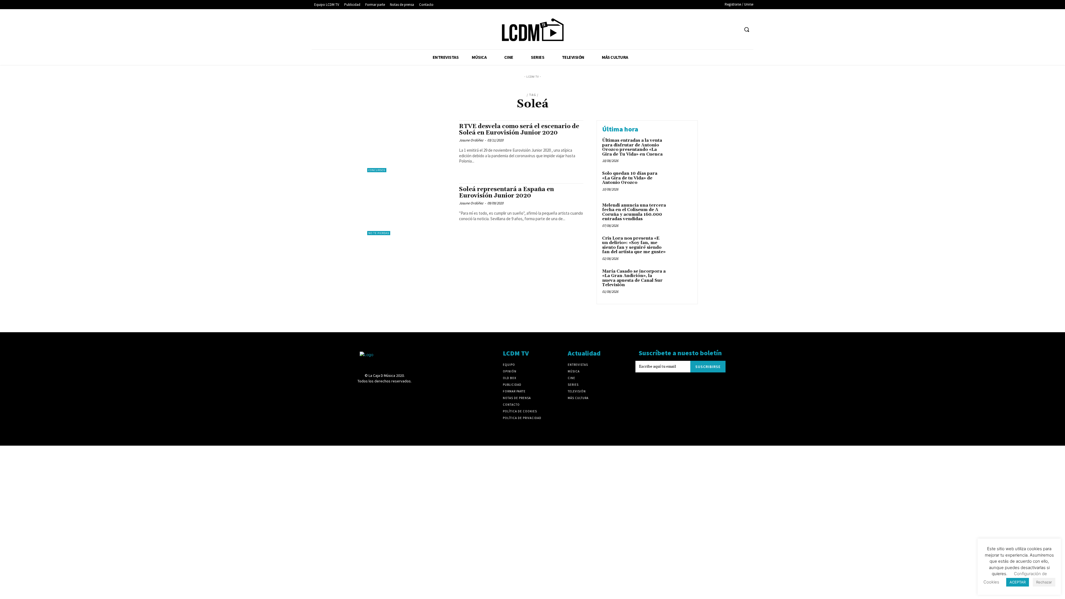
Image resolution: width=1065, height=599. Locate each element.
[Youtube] (735, 29)
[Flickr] (683, 29)
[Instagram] (693, 29)
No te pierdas (378, 233)
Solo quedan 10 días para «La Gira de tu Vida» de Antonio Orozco (629, 178)
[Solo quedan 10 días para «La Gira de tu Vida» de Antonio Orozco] (680, 182)
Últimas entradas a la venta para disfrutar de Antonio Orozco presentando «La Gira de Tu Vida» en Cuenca (632, 147)
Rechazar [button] (1044, 582)
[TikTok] (714, 29)
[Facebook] (673, 29)
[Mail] (704, 29)
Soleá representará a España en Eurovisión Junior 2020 (506, 192)
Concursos (376, 170)
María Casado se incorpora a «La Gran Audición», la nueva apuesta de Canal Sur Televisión (634, 278)
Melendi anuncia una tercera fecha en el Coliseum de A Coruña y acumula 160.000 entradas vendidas (634, 212)
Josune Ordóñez (471, 140)
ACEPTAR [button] (1018, 582)
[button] (746, 29)
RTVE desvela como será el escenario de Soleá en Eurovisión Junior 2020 (519, 129)
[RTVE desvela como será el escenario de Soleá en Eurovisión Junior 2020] (410, 146)
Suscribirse (708, 366)
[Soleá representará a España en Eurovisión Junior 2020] (410, 209)
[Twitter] (724, 29)
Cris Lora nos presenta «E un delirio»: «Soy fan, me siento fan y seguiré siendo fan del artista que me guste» (634, 245)
